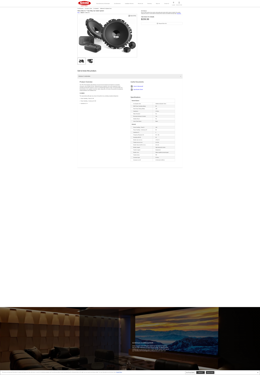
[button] (173, 2)
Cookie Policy (119, 372)
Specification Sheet (138, 89)
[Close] (257, 372)
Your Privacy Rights (190, 372)
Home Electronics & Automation (103, 3)
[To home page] (84, 3)
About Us (158, 3)
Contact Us (166, 3)
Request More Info (163, 23)
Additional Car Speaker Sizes (106, 8)
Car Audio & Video (88, 8)
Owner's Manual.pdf (138, 86)
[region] (130, 372)
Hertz (78, 12)
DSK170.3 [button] (87, 12)
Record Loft (140, 3)
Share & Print (133, 15)
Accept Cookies (210, 372)
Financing (149, 3)
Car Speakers (96, 8)
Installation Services (129, 3)
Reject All (200, 372)
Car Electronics (117, 3)
